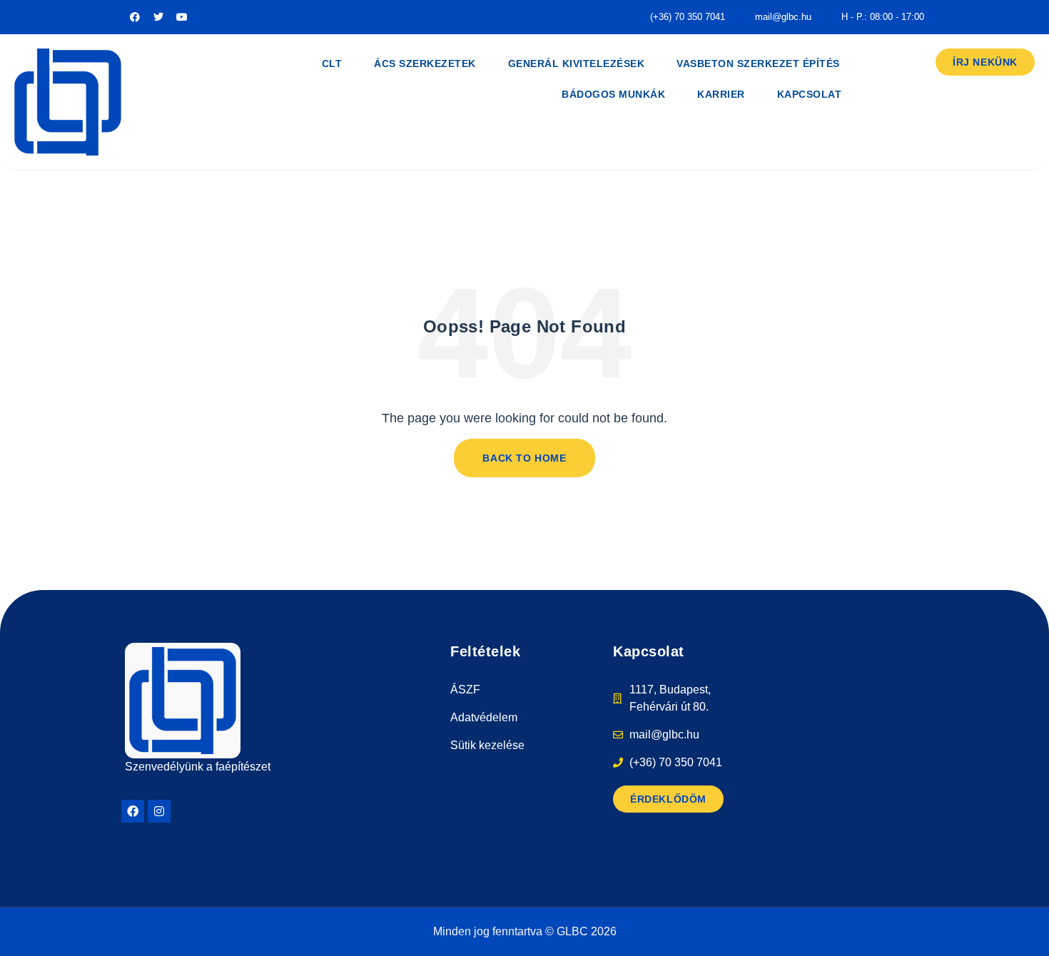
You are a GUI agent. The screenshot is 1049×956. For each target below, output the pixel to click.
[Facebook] (132, 811)
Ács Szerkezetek (425, 63)
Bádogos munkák (613, 94)
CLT (332, 63)
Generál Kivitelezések (576, 63)
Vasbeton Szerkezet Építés (758, 63)
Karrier (721, 94)
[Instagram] (159, 811)
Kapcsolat (809, 94)
